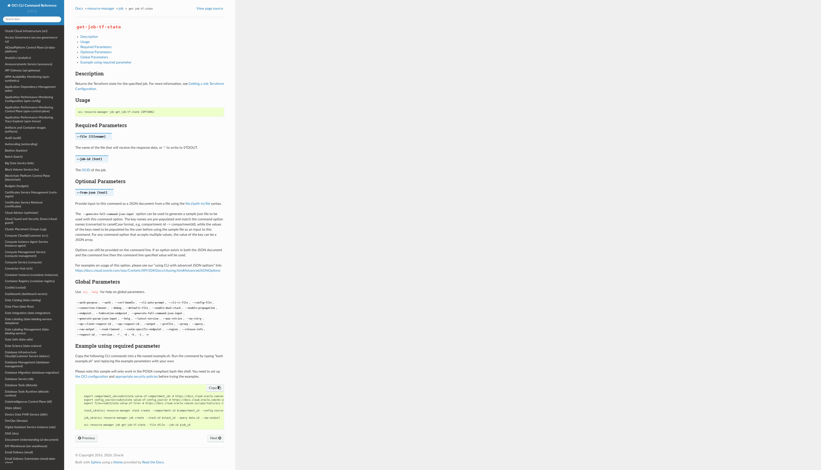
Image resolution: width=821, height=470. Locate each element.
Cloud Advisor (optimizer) (21, 212)
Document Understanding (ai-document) (31, 439)
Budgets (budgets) (17, 186)
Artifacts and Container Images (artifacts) (25, 129)
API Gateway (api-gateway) (22, 70)
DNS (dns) (12, 433)
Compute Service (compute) (23, 262)
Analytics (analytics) (18, 57)
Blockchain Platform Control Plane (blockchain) (27, 177)
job (121, 8)
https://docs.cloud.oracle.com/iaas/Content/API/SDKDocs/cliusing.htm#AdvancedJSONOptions (147, 270)
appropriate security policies (136, 376)
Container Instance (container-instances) (31, 275)
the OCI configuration (91, 376)
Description (89, 36)
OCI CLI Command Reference (34, 5)
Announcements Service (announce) (28, 64)
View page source (209, 8)
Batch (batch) (14, 156)
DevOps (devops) (16, 420)
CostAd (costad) (15, 287)
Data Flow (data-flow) (19, 306)
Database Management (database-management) (27, 364)
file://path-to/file (197, 203)
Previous (88, 438)
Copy (213, 388)
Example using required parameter (105, 62)
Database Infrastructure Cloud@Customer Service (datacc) (27, 354)
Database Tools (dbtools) (21, 385)
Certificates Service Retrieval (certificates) (23, 204)
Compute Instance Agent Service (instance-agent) (26, 243)
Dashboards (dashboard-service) (26, 294)
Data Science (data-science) (23, 346)
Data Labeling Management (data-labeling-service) (27, 331)
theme (118, 462)
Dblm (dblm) (13, 408)
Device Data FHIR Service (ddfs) (26, 414)
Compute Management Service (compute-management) (25, 254)
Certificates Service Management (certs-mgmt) (31, 194)
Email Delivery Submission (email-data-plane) (30, 460)
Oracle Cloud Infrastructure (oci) (26, 31)
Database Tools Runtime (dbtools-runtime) (27, 393)
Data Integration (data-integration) (27, 313)
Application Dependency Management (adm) (30, 88)
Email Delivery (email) (19, 452)
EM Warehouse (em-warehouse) (26, 446)
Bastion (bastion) (16, 150)
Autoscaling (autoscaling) (21, 144)
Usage (85, 42)
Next (214, 438)
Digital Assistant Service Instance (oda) (30, 427)
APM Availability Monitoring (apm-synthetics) (27, 78)
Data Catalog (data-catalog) (23, 300)
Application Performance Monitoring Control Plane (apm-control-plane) (29, 109)
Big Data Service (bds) (19, 163)
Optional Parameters (96, 52)
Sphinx (96, 462)
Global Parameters (94, 57)
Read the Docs (153, 462)
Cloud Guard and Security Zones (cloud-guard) (31, 220)
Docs (79, 8)
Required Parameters (96, 47)
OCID (86, 170)
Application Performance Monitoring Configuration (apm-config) (29, 99)
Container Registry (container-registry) (30, 281)
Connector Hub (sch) (18, 268)
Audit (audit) (13, 138)
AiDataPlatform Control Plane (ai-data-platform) (30, 49)
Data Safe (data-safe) (19, 339)
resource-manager (100, 8)
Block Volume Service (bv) (22, 169)
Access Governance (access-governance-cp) (31, 39)
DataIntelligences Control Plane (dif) (28, 401)
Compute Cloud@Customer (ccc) (26, 235)
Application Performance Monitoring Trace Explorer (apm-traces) (29, 119)
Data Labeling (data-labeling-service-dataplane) (28, 321)
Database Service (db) (19, 379)
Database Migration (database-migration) (32, 372)
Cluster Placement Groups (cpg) (25, 229)
